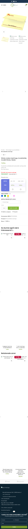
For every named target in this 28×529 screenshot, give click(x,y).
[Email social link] (14, 1)
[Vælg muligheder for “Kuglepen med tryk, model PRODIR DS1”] (11, 237)
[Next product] (5, 155)
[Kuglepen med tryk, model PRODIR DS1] (7, 289)
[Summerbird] (20, 481)
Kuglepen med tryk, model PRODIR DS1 (7, 347)
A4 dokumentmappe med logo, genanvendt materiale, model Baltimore (21, 472)
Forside (3, 150)
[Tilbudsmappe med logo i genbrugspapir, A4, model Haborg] (7, 412)
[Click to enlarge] (4, 32)
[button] (2, 21)
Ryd (3, 205)
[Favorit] (11, 235)
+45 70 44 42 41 (6, 494)
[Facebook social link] (12, 1)
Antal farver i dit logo (8, 199)
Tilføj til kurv (13, 208)
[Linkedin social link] (16, 1)
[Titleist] (7, 481)
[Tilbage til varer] (4, 155)
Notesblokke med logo (6, 151)
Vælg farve (4, 193)
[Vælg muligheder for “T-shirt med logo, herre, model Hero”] (25, 237)
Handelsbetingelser (5, 510)
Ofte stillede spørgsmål (6, 507)
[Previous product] (2, 155)
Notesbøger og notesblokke (12, 150)
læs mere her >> (13, 174)
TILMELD (14, 527)
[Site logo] (14, 5)
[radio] (2, 196)
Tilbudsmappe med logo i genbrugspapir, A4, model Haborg (7, 471)
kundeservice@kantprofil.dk (9, 496)
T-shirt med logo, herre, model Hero (20, 347)
